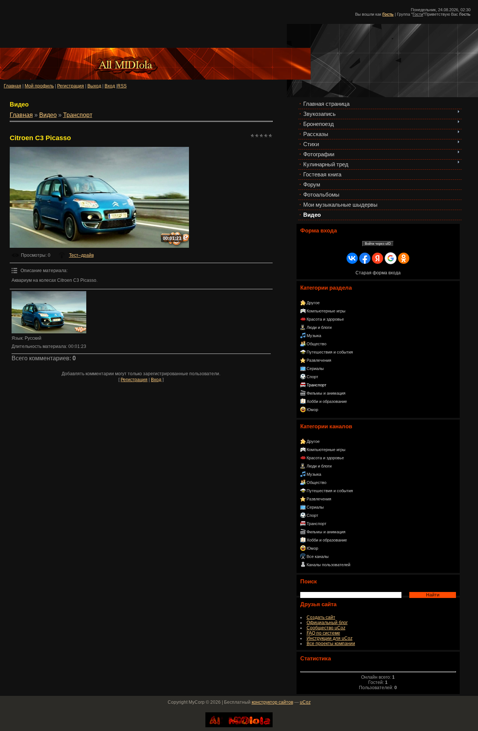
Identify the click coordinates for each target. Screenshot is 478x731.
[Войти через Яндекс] (377, 258)
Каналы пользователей (328, 564)
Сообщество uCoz (326, 627)
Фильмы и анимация (326, 393)
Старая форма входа (378, 272)
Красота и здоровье (325, 319)
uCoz (305, 702)
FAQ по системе (323, 633)
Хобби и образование (327, 401)
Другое (313, 302)
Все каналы (318, 556)
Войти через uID (378, 244)
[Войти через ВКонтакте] (352, 258)
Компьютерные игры (326, 311)
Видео (48, 115)
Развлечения (319, 360)
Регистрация (70, 86)
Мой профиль (39, 86)
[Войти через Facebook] (364, 258)
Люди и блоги (319, 327)
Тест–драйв (81, 255)
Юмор (312, 409)
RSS (122, 86)
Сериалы (315, 368)
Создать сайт (321, 617)
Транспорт (316, 385)
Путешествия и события (330, 352)
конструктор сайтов (272, 702)
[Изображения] (49, 312)
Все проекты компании (331, 643)
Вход (156, 379)
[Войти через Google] (391, 258)
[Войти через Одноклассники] (403, 258)
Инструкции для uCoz (330, 638)
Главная (12, 86)
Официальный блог (327, 622)
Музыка (314, 335)
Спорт (312, 376)
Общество (316, 344)
